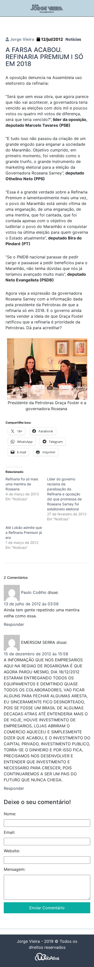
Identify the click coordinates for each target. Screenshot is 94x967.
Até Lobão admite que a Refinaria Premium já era (24, 532)
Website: (12, 850)
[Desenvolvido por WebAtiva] (47, 956)
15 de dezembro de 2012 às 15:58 (36, 653)
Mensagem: (14, 869)
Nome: (10, 813)
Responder (14, 624)
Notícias (73, 39)
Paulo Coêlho (33, 592)
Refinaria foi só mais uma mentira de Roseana (22, 484)
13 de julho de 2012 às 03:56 (31, 603)
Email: (9, 832)
